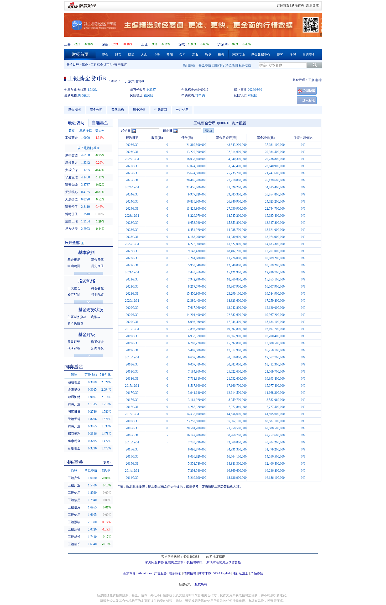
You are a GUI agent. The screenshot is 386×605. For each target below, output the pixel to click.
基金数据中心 (260, 54)
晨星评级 (73, 342)
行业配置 (97, 294)
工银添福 (74, 522)
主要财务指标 (76, 317)
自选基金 (308, 54)
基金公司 (96, 110)
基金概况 (74, 110)
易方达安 (71, 229)
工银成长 (74, 537)
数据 (208, 54)
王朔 (311, 80)
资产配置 (73, 294)
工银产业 (74, 478)
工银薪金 (71, 138)
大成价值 (71, 199)
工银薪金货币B (101, 65)
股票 (118, 54)
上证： (146, 44)
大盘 (144, 54)
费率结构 (117, 110)
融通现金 (74, 382)
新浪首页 (297, 5)
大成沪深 (71, 170)
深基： (106, 44)
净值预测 (231, 65)
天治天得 (74, 419)
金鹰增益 (74, 389)
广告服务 (160, 573)
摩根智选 (71, 155)
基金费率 (97, 260)
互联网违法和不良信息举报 (183, 562)
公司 (182, 54)
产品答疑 (257, 573)
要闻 (169, 54)
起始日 (126, 130)
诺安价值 (71, 207)
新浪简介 (129, 573)
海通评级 (97, 342)
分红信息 (182, 110)
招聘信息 (190, 573)
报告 (221, 54)
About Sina (145, 573)
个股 (157, 54)
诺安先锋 (71, 185)
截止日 (167, 130)
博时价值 (71, 214)
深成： (183, 44)
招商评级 (97, 348)
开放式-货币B (134, 81)
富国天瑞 (71, 221)
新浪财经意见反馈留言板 (223, 562)
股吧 (293, 54)
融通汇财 (74, 397)
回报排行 (218, 65)
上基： (69, 44)
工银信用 (74, 493)
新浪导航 (312, 5)
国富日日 (74, 411)
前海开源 (74, 404)
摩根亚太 (71, 162)
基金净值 (205, 65)
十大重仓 (73, 288)
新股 (195, 54)
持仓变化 (97, 288)
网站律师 (204, 573)
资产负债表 (75, 323)
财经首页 (283, 5)
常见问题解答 (154, 562)
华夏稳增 (71, 177)
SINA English (222, 573)
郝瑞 (318, 80)
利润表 (96, 317)
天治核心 (71, 192)
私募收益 (245, 65)
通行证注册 (240, 573)
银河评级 (73, 348)
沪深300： (224, 44)
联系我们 (175, 573)
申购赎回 (160, 110)
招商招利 (74, 434)
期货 (131, 54)
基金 (105, 54)
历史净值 (139, 110)
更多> (107, 462)
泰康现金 (74, 441)
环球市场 (238, 54)
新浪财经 (72, 65)
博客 (280, 54)
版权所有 (201, 584)
